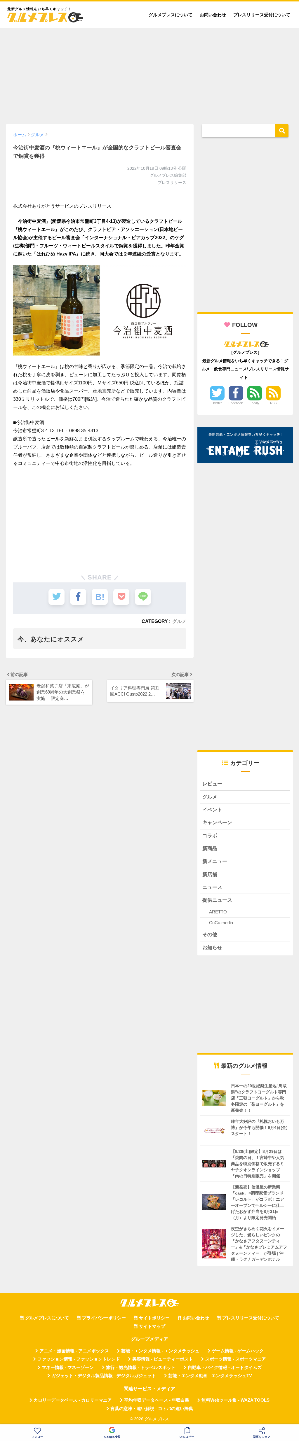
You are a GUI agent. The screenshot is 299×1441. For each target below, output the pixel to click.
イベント (212, 810)
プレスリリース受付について (261, 14)
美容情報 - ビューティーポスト (162, 1359)
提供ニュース (217, 900)
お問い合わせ (213, 14)
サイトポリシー (154, 1318)
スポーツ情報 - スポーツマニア (235, 1359)
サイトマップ (152, 1326)
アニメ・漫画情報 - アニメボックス (74, 1351)
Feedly (254, 403)
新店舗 (209, 874)
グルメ (179, 621)
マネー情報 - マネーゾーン (68, 1367)
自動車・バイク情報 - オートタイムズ (225, 1367)
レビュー (212, 784)
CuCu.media (221, 922)
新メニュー (214, 861)
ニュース (212, 887)
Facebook (236, 403)
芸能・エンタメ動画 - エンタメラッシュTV (210, 1375)
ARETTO (218, 911)
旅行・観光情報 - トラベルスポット (140, 1367)
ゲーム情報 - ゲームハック (238, 1351)
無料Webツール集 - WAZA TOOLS (235, 1400)
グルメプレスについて (170, 14)
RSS (273, 403)
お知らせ (212, 947)
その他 (209, 934)
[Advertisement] (149, 73)
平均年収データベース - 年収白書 (156, 1400)
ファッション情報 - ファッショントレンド (78, 1359)
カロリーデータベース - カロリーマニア (73, 1400)
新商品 (209, 848)
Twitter (217, 403)
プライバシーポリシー (104, 1318)
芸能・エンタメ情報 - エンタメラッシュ (160, 1351)
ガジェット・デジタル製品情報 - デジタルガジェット (103, 1375)
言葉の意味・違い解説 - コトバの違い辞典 (151, 1408)
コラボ (209, 835)
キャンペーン (217, 822)
